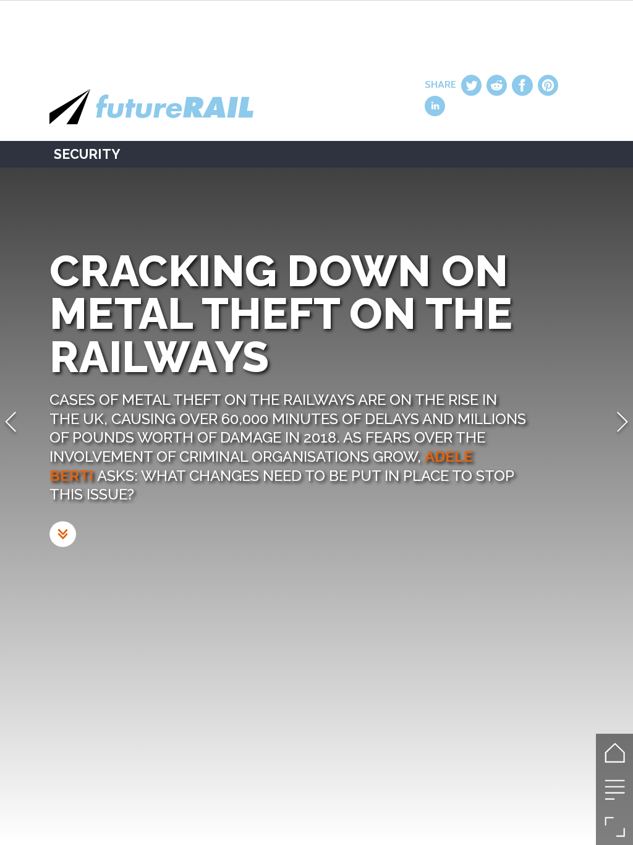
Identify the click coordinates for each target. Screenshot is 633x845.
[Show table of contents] (614, 789)
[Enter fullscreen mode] (614, 826)
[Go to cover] (614, 752)
